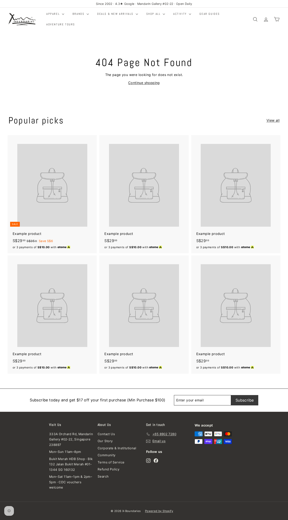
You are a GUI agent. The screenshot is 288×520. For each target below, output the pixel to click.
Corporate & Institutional (117, 448)
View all (273, 120)
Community (107, 455)
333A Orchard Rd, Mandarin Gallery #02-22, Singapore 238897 (71, 439)
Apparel (53, 14)
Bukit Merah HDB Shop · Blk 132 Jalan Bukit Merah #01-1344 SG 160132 (71, 464)
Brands (79, 14)
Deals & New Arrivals (116, 14)
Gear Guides (209, 14)
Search (103, 476)
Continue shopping (144, 83)
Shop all (154, 14)
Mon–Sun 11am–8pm (65, 452)
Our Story (105, 441)
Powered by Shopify (159, 511)
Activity (180, 14)
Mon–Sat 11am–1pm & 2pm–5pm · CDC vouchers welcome (70, 482)
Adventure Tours (60, 24)
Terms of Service (111, 462)
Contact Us (106, 434)
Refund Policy (108, 469)
